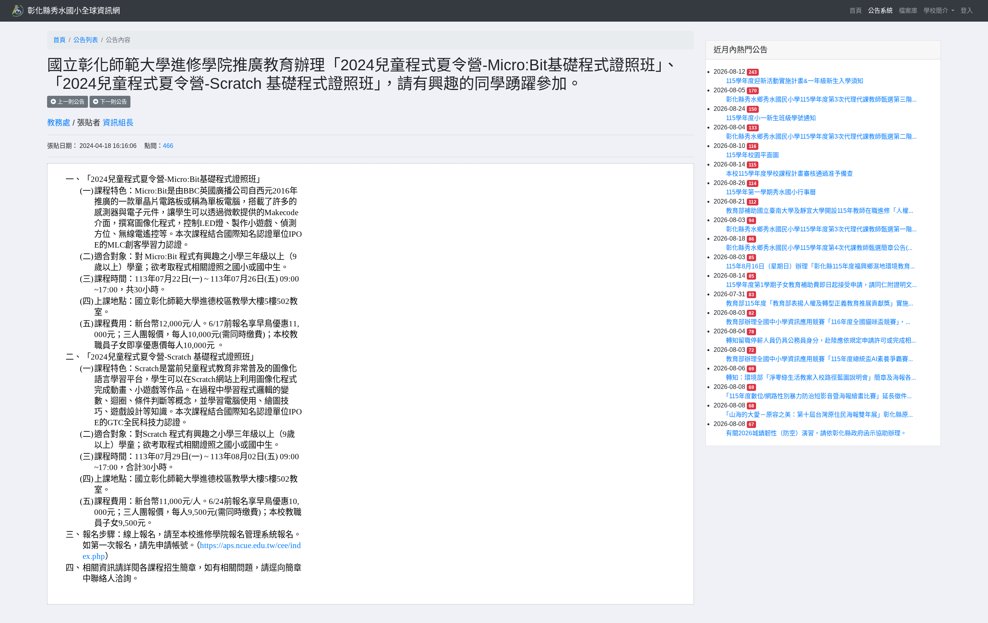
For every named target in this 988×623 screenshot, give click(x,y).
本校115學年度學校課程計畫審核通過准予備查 (789, 173)
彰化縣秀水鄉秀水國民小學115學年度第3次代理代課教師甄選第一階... (821, 229)
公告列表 (85, 40)
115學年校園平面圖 (752, 155)
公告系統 (880, 10)
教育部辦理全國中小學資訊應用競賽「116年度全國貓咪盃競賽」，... (818, 322)
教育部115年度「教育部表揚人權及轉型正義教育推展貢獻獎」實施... (819, 303)
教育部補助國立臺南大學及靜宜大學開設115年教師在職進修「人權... (819, 210)
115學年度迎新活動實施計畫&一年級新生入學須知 (794, 81)
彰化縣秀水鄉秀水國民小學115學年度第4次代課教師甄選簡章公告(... (819, 247)
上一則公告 (70, 101)
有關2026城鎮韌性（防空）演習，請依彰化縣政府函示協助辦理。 (816, 433)
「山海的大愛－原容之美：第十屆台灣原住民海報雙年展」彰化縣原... (819, 414)
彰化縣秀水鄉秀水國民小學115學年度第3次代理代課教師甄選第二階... (821, 136)
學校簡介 (937, 10)
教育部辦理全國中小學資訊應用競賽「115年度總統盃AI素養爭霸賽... (819, 359)
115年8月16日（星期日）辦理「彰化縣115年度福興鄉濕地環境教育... (820, 266)
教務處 (58, 123)
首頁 (857, 10)
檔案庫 (908, 10)
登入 (967, 10)
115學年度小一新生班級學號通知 (771, 118)
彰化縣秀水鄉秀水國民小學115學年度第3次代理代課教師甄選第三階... (821, 99)
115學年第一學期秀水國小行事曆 (771, 192)
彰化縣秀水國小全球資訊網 (73, 11)
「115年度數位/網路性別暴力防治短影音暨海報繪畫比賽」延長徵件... (819, 396)
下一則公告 (112, 101)
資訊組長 (118, 123)
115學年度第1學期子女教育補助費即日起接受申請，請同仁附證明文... (821, 285)
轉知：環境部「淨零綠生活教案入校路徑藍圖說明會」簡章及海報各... (821, 377)
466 (168, 146)
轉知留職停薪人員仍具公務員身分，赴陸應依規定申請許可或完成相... (821, 340)
